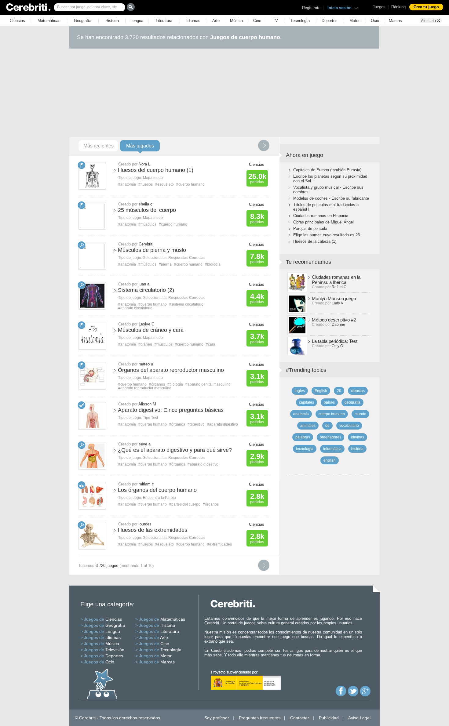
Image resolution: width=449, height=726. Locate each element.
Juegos (379, 7)
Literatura (164, 20)
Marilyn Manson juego (334, 298)
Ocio (375, 20)
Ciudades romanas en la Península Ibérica (336, 279)
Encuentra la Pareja (159, 497)
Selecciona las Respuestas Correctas (174, 258)
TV (275, 20)
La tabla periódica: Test (334, 341)
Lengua (136, 20)
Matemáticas (49, 20)
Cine (257, 20)
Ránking (398, 7)
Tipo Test (150, 418)
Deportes (330, 20)
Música (236, 20)
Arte (216, 20)
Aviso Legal (359, 717)
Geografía (82, 20)
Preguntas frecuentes (259, 717)
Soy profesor (216, 717)
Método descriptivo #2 (334, 319)
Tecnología (300, 20)
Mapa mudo (153, 178)
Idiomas (193, 20)
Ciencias (17, 20)
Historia (112, 20)
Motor (354, 20)
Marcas (395, 20)
